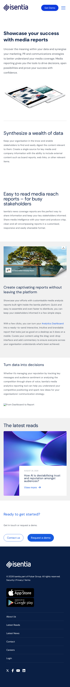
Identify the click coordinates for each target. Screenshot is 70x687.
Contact (10, 641)
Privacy (19, 580)
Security (10, 580)
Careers (10, 649)
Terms (27, 580)
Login (9, 658)
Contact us (13, 537)
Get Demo (49, 7)
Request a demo (40, 537)
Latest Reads (13, 624)
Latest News (12, 633)
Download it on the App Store (20, 592)
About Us (11, 616)
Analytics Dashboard (53, 323)
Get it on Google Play (20, 602)
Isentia (16, 7)
